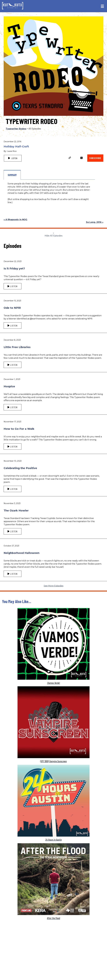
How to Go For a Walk (19, 428)
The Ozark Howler (16, 510)
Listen (14, 158)
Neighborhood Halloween (21, 552)
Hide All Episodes (53, 235)
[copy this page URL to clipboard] (70, 158)
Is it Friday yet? (14, 268)
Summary (12, 175)
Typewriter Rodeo (16, 129)
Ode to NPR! (12, 307)
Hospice (9, 386)
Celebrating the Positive (20, 468)
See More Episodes (53, 586)
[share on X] (81, 158)
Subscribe (95, 158)
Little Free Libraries (17, 347)
